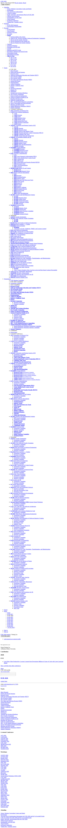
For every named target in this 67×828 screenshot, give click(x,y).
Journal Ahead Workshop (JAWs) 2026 (11, 776)
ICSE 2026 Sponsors (12, 25)
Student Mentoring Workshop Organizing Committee (27, 326)
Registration (10, 10)
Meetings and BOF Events (14, 50)
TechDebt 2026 (5, 748)
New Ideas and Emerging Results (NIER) (21, 79)
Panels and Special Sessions (17, 72)
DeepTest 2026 (4, 759)
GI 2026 (3, 770)
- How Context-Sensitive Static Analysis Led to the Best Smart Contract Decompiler (35, 270)
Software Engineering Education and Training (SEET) (24, 75)
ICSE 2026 (3, 634)
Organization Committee (20, 365)
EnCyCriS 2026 (5, 764)
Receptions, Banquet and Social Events (17, 51)
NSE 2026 (3, 784)
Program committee (19, 599)
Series (8, 612)
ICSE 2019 (10, 626)
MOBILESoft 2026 (6, 744)
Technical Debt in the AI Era (17, 37)
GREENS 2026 (5, 771)
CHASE (16, 127)
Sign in (6, 630)
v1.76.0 (16, 684)
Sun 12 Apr (13, 57)
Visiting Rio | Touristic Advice (15, 22)
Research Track (14, 73)
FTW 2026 (3, 767)
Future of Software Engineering (18, 96)
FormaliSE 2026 (5, 741)
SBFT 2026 (4, 792)
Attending (6, 7)
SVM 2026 (3, 801)
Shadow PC (13, 90)
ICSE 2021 (10, 623)
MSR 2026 (3, 746)
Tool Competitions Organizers (21, 530)
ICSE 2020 (10, 624)
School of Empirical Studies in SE (19, 97)
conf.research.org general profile (12, 639)
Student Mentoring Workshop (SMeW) (20, 106)
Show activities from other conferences (11, 665)
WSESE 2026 (4, 807)
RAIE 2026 (4, 787)
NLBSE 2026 (4, 783)
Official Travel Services (13, 16)
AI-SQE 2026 (4, 756)
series (8, 634)
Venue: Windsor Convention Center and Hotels (19, 9)
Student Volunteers (15, 107)
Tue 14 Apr (13, 60)
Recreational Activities (13, 54)
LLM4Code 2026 (5, 779)
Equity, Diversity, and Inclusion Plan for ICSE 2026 (20, 14)
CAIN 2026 (4, 737)
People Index (13, 332)
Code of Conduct (11, 13)
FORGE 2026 (4, 740)
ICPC (15, 155)
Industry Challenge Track (17, 85)
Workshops (13, 91)
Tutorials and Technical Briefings (19, 93)
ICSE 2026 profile (5, 636)
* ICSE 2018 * (11, 627)
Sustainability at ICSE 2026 (14, 17)
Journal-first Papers (15, 81)
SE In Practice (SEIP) (16, 76)
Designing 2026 (5, 761)
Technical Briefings (12, 45)
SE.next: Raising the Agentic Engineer (20, 42)
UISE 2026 (4, 804)
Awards (9, 48)
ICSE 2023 (10, 620)
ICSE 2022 (10, 621)
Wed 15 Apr (13, 62)
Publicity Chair (17, 524)
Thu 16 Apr (13, 63)
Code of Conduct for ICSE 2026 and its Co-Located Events (16, 817)
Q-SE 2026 (4, 786)
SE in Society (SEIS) (15, 78)
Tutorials (9, 44)
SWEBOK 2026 (5, 802)
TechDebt (16, 206)
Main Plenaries (14, 70)
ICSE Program (11, 29)
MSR (15, 174)
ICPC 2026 (4, 743)
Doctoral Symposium (15, 88)
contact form (4, 681)
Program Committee (19, 304)
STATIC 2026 (4, 799)
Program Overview (12, 32)
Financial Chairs (18, 317)
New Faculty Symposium (17, 94)
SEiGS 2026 (4, 793)
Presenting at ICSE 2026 (13, 47)
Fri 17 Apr (13, 65)
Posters (12, 87)
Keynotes (9, 34)
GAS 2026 (3, 768)
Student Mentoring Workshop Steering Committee (27, 327)
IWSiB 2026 (4, 774)
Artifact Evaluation (15, 84)
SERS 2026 (4, 796)
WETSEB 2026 (5, 805)
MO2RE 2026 (4, 780)
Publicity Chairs (18, 315)
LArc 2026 (3, 777)
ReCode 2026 (4, 790)
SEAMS (16, 196)
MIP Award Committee (20, 418)
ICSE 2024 (10, 618)
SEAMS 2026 (4, 747)
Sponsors (6, 23)
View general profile (5, 671)
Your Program (10, 31)
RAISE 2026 (4, 789)
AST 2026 (3, 735)
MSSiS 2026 (4, 781)
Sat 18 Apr (13, 66)
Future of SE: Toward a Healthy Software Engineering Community (27, 38)
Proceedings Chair (18, 522)
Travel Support (11, 19)
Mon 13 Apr (13, 59)
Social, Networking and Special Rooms (20, 103)
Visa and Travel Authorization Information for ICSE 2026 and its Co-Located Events (22, 816)
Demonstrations (14, 82)
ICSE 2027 (10, 614)
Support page (4, 685)
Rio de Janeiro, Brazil (20, 3)
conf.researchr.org (8, 684)
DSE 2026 (3, 762)
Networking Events (12, 53)
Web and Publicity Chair (20, 586)
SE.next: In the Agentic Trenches (18, 40)
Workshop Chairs (18, 491)
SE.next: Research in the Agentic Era (20, 41)
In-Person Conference (12, 20)
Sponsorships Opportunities (14, 26)
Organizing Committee (16, 283)
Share (2, 668)
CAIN (15, 113)
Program (6, 28)
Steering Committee (19, 318)
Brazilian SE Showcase (16, 99)
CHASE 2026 (4, 738)
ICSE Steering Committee (17, 280)
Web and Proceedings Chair (21, 490)
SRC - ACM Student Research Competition (21, 101)
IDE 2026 (3, 773)
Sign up (6, 631)
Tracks (5, 68)
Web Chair (16, 608)
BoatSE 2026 (4, 758)
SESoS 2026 (4, 798)
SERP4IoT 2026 (5, 795)
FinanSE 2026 (4, 765)
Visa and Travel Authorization (15, 11)
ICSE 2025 (10, 617)
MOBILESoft (17, 169)
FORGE (16, 138)
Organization (7, 279)
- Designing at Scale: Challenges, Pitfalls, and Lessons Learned (30, 228)
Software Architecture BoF (17, 100)
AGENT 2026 (4, 755)
